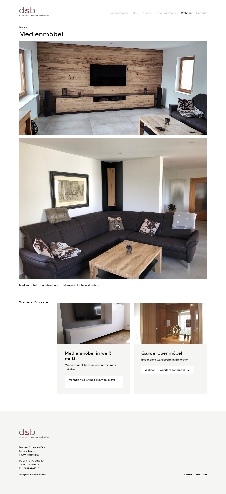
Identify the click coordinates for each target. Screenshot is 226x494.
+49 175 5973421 (35, 460)
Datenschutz (201, 474)
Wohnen (186, 13)
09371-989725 (31, 464)
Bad (135, 13)
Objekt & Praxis (166, 13)
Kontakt (201, 13)
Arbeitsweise (120, 13)
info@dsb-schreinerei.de (32, 474)
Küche (147, 13)
